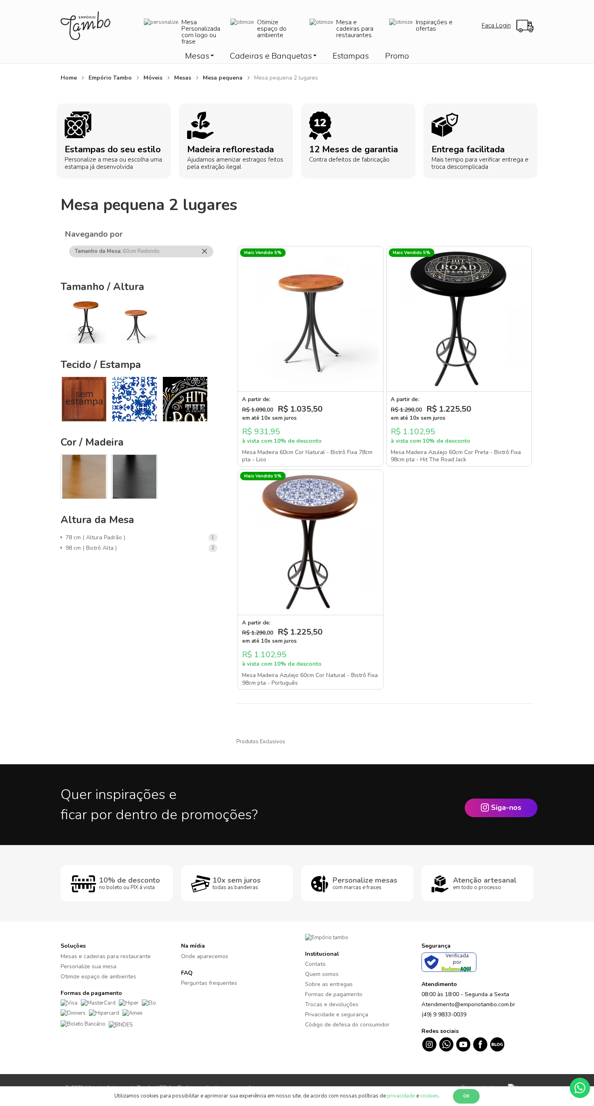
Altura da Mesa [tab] (97, 520)
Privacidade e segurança (336, 1014)
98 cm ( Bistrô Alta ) (92, 548)
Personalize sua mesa (88, 966)
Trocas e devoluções (331, 1004)
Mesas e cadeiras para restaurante (106, 956)
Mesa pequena (223, 78)
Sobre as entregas (329, 984)
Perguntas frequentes (209, 983)
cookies (429, 1096)
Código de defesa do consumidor (347, 1024)
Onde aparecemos (204, 956)
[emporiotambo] (326, 937)
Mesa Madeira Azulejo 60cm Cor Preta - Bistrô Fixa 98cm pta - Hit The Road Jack (456, 456)
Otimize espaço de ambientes (98, 976)
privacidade (401, 1096)
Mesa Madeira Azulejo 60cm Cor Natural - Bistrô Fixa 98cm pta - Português (310, 679)
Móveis (153, 78)
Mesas (183, 78)
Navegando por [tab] (94, 234)
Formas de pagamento (333, 994)
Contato (315, 964)
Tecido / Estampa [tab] (101, 365)
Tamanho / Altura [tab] (102, 287)
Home (69, 78)
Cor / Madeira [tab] (92, 442)
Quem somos (322, 974)
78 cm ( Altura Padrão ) (96, 537)
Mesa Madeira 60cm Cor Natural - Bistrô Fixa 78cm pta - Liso (307, 456)
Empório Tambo (110, 78)
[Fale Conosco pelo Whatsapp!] (580, 1087)
